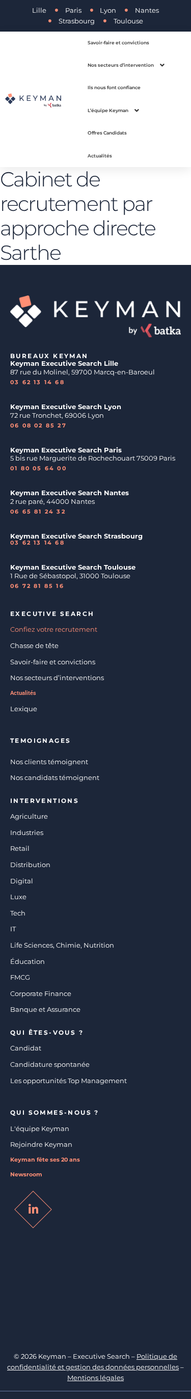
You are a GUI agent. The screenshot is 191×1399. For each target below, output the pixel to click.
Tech (17, 913)
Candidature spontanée (50, 1064)
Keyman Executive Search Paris (66, 450)
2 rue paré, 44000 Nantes (52, 501)
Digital (21, 881)
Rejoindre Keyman (41, 1144)
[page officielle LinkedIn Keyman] (33, 1209)
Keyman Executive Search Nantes (69, 493)
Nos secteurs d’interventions (57, 678)
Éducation (27, 961)
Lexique (23, 709)
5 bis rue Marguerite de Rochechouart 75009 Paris (92, 458)
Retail (20, 848)
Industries (26, 832)
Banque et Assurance (45, 1009)
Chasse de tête (34, 645)
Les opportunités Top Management (68, 1081)
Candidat (25, 1048)
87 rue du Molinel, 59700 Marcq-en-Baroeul (83, 372)
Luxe (18, 897)
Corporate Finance (40, 993)
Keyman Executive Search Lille (64, 363)
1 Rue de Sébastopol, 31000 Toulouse (70, 576)
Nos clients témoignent (49, 762)
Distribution (30, 864)
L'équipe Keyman (39, 1128)
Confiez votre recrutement (53, 629)
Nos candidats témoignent (54, 777)
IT (13, 929)
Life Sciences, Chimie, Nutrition (62, 945)
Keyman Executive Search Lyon (65, 406)
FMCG (20, 977)
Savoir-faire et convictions (52, 662)
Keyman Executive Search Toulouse (72, 567)
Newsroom (26, 1174)
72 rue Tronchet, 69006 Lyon (57, 415)
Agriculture (29, 816)
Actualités (23, 693)
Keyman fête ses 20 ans (45, 1159)
